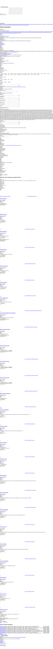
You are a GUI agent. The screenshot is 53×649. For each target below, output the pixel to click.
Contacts (5, 634)
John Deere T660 (2, 627)
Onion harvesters (48, 24)
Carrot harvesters (38, 24)
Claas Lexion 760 (2, 628)
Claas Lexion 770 (2, 626)
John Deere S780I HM (4, 561)
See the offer (2, 619)
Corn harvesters (43, 24)
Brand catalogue (23, 637)
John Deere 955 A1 (3, 426)
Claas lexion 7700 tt (3, 609)
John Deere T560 (2, 631)
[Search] (15, 11)
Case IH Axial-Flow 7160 (4, 361)
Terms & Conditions (3, 637)
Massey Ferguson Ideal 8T (5, 329)
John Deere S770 (3, 214)
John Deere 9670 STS (4, 492)
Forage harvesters (15, 24)
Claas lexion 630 (3, 577)
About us (1, 634)
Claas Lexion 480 (3, 442)
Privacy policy (8, 637)
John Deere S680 (3, 282)
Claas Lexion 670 (2, 629)
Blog (20, 637)
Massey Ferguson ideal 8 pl (5, 393)
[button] (26, 19)
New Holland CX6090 (4, 509)
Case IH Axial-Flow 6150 (4, 377)
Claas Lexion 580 (2, 632)
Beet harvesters (20, 24)
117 (3, 621)
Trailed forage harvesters (32, 24)
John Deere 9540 (3, 198)
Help (3, 634)
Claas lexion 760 (3, 593)
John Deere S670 (3, 231)
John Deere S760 (3, 475)
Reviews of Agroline (16, 637)
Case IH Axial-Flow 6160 (4, 345)
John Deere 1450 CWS (4, 409)
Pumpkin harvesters (25, 24)
